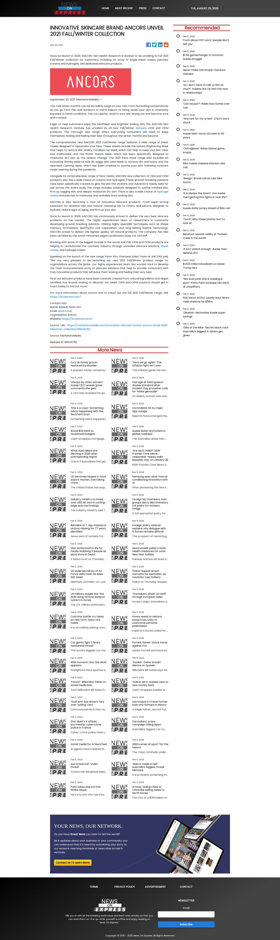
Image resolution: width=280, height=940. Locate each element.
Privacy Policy (124, 887)
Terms (94, 887)
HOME (105, 8)
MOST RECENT (124, 8)
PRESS (142, 8)
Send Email (65, 311)
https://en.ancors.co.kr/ (65, 297)
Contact (186, 887)
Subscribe (186, 924)
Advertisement (155, 887)
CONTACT (158, 8)
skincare (141, 128)
